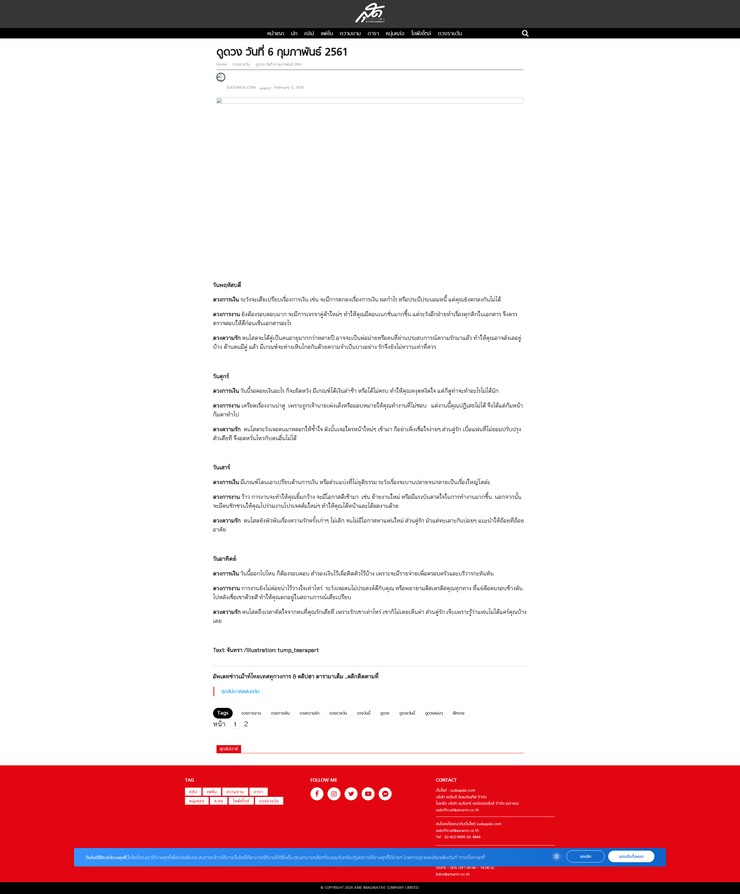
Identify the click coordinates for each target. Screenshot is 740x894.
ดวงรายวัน (450, 34)
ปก (294, 34)
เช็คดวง (459, 713)
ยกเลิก (585, 857)
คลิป (309, 34)
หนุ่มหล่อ (395, 34)
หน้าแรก (275, 34)
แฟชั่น (327, 34)
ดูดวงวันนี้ (407, 713)
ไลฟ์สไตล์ (421, 34)
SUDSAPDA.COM (241, 88)
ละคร (218, 801)
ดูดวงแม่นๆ (434, 713)
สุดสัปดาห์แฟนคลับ (240, 692)
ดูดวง (384, 713)
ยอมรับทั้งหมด (631, 857)
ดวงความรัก (309, 713)
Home (222, 65)
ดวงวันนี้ (363, 713)
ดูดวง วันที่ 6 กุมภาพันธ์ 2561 (278, 65)
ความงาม (350, 34)
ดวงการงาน (251, 713)
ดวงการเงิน (280, 713)
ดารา (373, 34)
